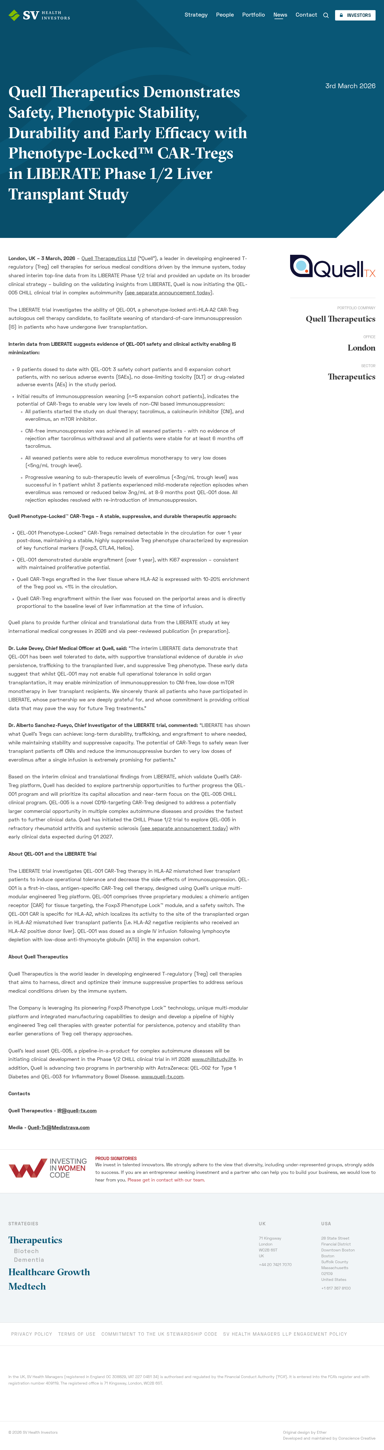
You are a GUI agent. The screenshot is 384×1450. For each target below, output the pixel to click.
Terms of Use (77, 1335)
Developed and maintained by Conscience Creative (329, 1438)
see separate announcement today (169, 293)
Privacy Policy (32, 1335)
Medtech (27, 1286)
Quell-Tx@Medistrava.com (59, 1128)
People (225, 15)
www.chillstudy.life (214, 1059)
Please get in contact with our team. (166, 1180)
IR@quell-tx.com (77, 1111)
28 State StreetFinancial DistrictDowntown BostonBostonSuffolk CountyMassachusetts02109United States (338, 1259)
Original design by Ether (305, 1433)
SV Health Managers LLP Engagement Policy (285, 1335)
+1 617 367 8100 (336, 1288)
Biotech (26, 1251)
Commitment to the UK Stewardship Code (159, 1335)
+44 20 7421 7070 (275, 1265)
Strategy (196, 15)
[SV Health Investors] (39, 15)
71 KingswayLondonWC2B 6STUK (270, 1247)
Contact (306, 15)
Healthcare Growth (49, 1272)
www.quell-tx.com (162, 1077)
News (280, 15)
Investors (358, 16)
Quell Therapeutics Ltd (109, 258)
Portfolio (253, 15)
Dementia (29, 1260)
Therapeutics (352, 376)
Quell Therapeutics (341, 318)
